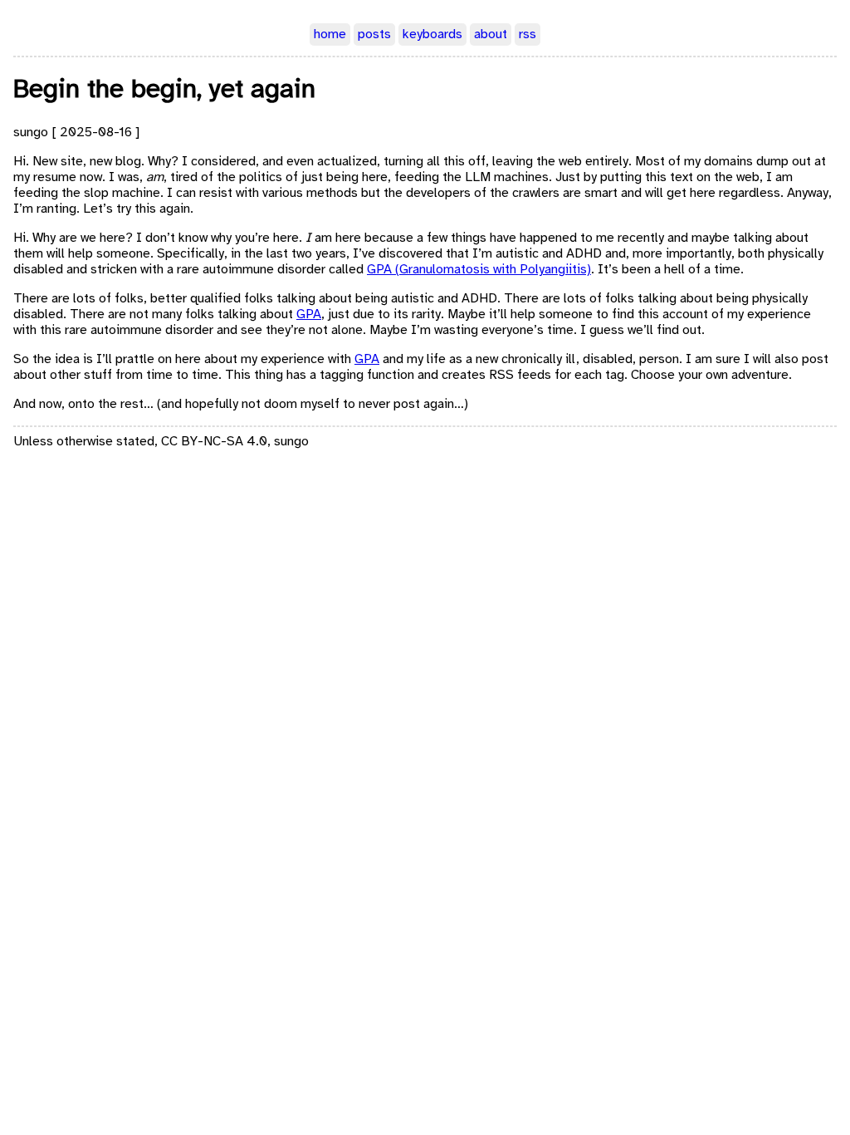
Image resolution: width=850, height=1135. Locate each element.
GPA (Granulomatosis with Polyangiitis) (479, 270)
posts (374, 34)
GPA (308, 314)
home (330, 34)
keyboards (432, 34)
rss (527, 34)
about (490, 34)
